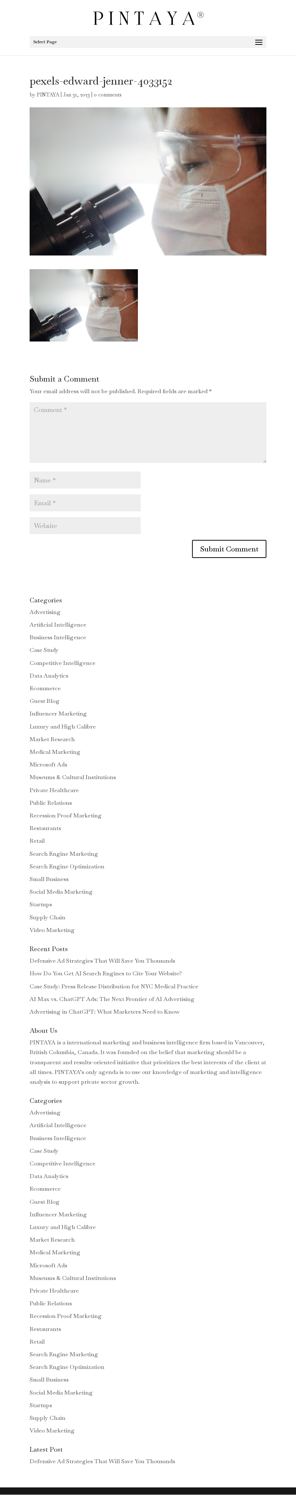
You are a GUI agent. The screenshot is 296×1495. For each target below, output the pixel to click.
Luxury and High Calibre (63, 726)
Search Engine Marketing (64, 854)
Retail (37, 841)
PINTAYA (48, 94)
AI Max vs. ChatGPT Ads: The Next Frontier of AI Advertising (112, 999)
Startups (41, 904)
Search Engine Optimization (67, 866)
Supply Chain (47, 917)
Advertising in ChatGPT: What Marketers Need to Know (104, 1011)
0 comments (108, 94)
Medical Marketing (55, 752)
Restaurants (45, 828)
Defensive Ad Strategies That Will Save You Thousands (102, 961)
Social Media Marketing (61, 891)
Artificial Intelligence (58, 624)
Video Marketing (52, 930)
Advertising (45, 612)
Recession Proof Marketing (66, 815)
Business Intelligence (58, 637)
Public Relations (51, 803)
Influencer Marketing (58, 713)
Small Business (49, 879)
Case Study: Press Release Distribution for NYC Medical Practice (114, 986)
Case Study (44, 650)
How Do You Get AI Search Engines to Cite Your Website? (106, 973)
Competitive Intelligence (62, 663)
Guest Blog (45, 701)
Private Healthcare (54, 790)
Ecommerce (45, 688)
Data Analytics (49, 675)
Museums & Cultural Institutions (73, 777)
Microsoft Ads (48, 764)
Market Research (52, 739)
